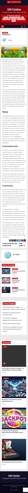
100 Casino (14, 9)
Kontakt (16, 490)
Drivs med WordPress (8, 485)
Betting (5, 347)
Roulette (13, 21)
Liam (10, 40)
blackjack (6, 17)
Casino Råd (5, 32)
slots (22, 17)
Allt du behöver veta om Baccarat (9, 245)
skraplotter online (6, 19)
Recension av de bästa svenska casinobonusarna (12, 400)
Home (11, 490)
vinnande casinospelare (14, 17)
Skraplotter (13, 19)
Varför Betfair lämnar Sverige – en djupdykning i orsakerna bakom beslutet (13, 370)
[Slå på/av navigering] (22, 26)
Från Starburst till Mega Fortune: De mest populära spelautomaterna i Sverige (13, 329)
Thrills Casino (21, 245)
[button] (25, 26)
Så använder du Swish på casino (11, 323)
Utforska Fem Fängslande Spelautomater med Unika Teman (12, 431)
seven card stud (21, 19)
